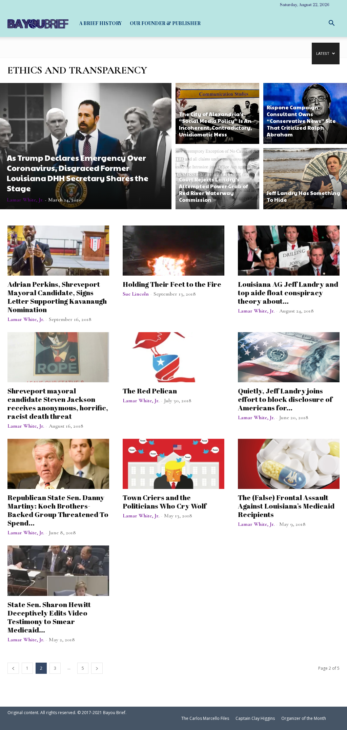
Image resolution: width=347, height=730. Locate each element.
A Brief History (100, 23)
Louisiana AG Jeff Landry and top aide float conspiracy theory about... (288, 292)
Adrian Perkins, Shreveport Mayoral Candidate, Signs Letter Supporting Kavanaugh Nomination (57, 296)
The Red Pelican (150, 390)
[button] (331, 23)
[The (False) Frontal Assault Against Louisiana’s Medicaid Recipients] (289, 464)
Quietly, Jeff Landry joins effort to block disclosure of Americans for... (285, 399)
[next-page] (97, 668)
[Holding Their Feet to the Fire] (173, 251)
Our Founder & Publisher (165, 23)
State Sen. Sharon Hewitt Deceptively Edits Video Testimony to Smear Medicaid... (49, 617)
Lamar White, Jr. (25, 199)
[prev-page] (13, 668)
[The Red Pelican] (173, 357)
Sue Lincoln (136, 294)
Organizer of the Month (303, 718)
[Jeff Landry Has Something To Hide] (305, 179)
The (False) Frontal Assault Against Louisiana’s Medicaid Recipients (286, 506)
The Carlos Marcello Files (205, 718)
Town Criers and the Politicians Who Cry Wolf (164, 502)
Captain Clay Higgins (255, 718)
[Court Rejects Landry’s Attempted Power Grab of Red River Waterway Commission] (217, 179)
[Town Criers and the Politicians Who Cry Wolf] (173, 464)
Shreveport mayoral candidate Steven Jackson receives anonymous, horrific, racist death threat (57, 403)
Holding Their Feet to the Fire (172, 284)
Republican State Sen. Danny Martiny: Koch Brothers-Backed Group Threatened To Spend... (57, 510)
